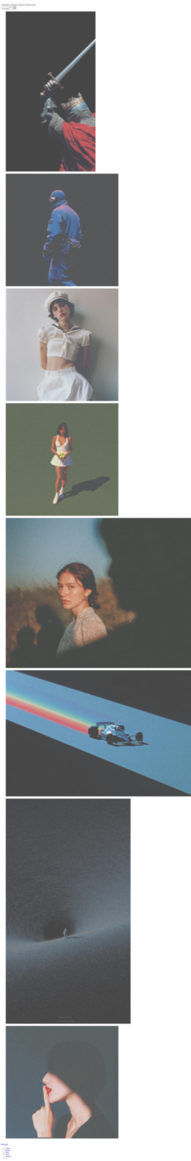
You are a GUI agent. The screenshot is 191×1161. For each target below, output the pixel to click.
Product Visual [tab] (30, 5)
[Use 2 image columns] (14, 8)
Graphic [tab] (21, 5)
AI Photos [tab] (14, 5)
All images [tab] (5, 5)
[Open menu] (6, 1158)
